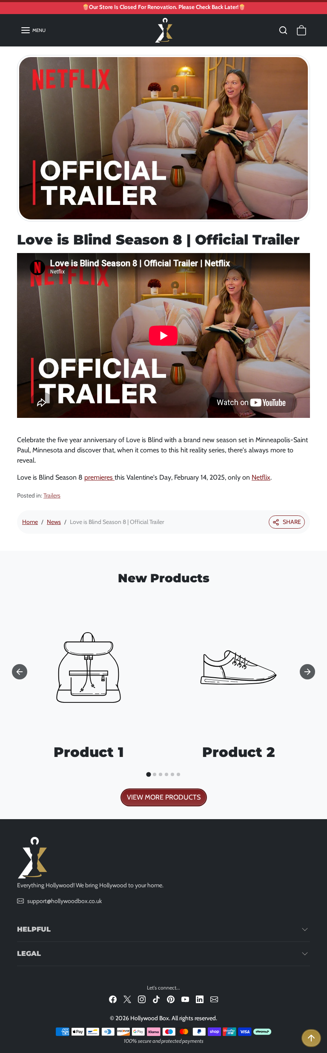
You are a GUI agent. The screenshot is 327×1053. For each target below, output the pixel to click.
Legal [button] (29, 953)
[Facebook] (113, 999)
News (54, 522)
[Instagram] (142, 999)
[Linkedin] (199, 999)
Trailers (51, 495)
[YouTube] (185, 999)
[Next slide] (307, 671)
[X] (127, 999)
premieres (99, 477)
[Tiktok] (156, 999)
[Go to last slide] (19, 671)
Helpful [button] (34, 929)
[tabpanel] (163, 699)
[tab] (148, 774)
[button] (33, 30)
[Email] (214, 999)
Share (292, 522)
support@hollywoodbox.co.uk (64, 901)
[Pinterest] (171, 999)
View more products (164, 797)
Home (30, 522)
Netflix (261, 477)
